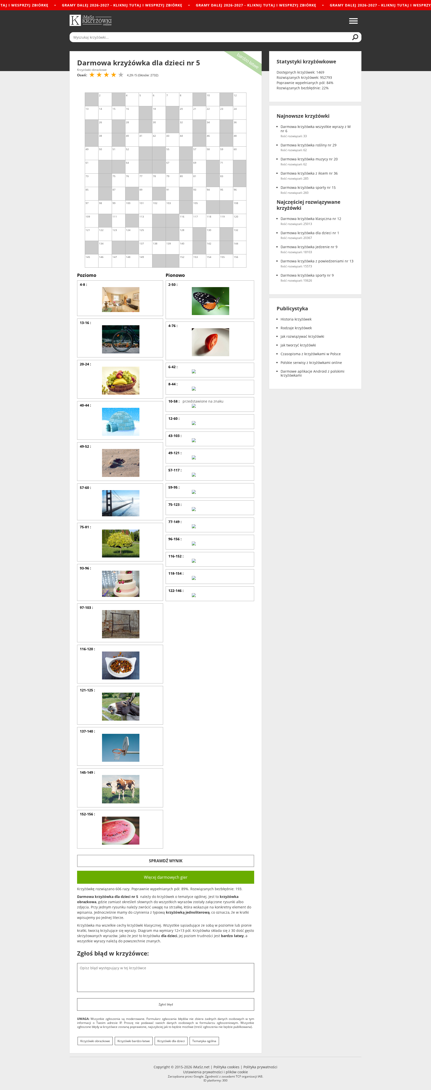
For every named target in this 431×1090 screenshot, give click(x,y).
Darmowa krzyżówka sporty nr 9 (307, 275)
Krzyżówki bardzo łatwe (133, 1041)
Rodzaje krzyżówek (296, 328)
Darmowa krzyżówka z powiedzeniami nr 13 (317, 261)
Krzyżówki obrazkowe (95, 1041)
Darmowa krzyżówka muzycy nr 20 (309, 159)
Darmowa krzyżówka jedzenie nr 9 (309, 247)
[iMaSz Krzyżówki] (90, 20)
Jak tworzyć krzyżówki (298, 345)
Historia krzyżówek (296, 319)
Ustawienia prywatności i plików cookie (215, 1072)
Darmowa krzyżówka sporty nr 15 (308, 188)
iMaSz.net (201, 1067)
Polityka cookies (226, 1067)
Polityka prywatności (260, 1067)
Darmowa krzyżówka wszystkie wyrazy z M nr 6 (316, 129)
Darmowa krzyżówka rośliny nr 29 (308, 145)
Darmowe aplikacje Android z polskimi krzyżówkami (312, 373)
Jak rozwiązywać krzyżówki (302, 336)
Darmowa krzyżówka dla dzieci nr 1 (310, 233)
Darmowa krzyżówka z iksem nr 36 (309, 173)
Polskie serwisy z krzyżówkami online (311, 363)
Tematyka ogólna (204, 1041)
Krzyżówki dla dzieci (171, 1041)
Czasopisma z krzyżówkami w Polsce (311, 354)
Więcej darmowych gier (166, 877)
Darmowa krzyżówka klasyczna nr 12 (311, 219)
